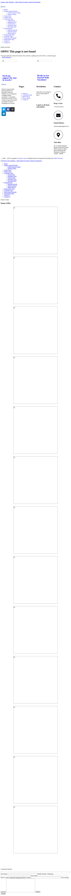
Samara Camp (22, 158)
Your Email (34, 876)
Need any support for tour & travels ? (9, 78)
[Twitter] (4, 109)
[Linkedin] (4, 114)
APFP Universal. (58, 158)
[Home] (3, 6)
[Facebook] (8, 109)
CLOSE (3, 893)
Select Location (5, 877)
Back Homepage (6, 57)
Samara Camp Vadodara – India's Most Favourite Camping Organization (20, 2)
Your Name (4, 874)
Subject (29, 877)
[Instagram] (12, 109)
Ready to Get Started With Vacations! (43, 77)
